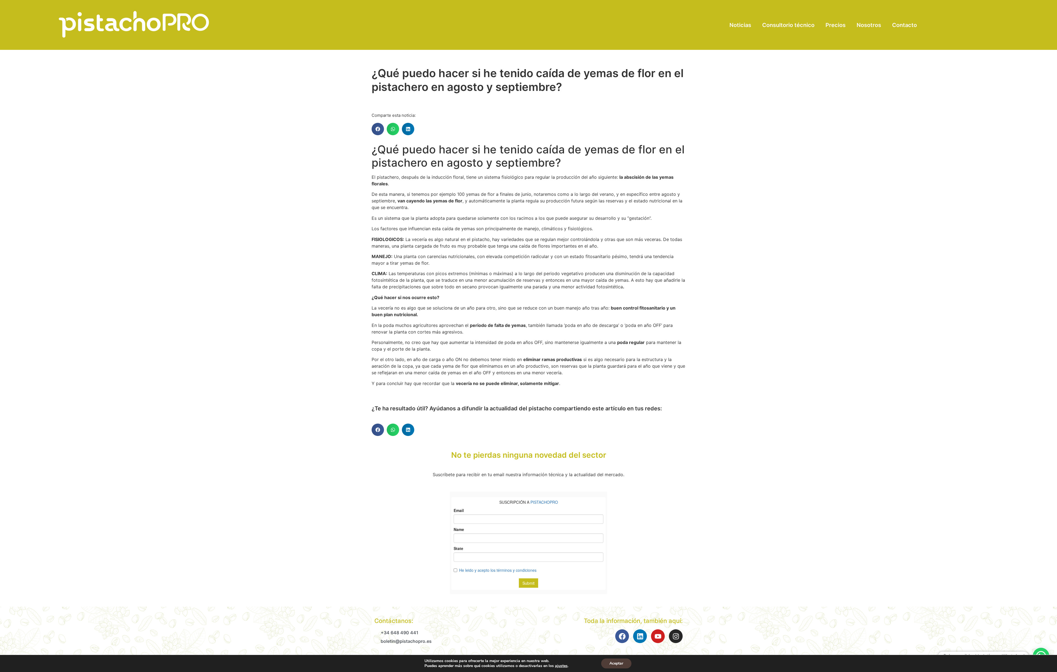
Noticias (740, 25)
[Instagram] (676, 636)
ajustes (561, 665)
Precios (836, 25)
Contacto (904, 25)
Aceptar (616, 663)
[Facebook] (622, 636)
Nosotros (869, 25)
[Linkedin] (640, 636)
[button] (378, 129)
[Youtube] (658, 636)
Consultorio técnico (788, 25)
